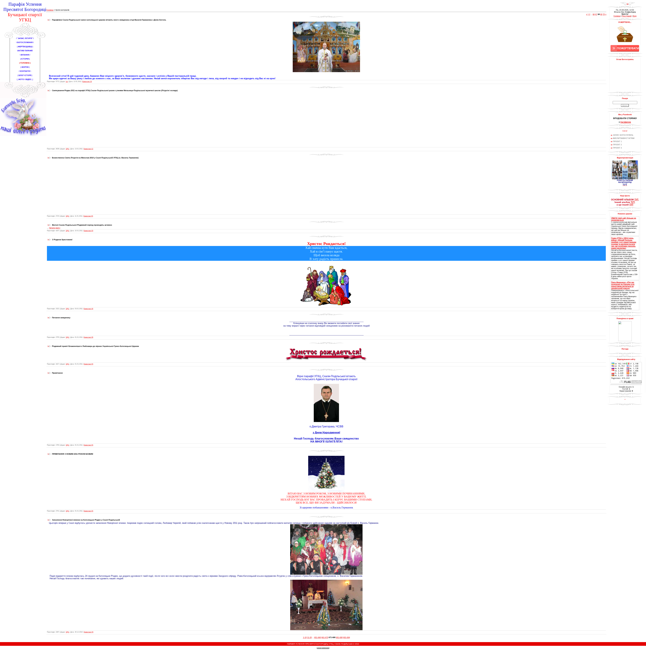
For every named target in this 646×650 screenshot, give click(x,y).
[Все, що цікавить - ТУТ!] (326, 332)
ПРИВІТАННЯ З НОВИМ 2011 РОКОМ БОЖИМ (72, 454)
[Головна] (627, 5)
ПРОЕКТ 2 (617, 145)
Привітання (57, 373)
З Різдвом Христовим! (62, 240)
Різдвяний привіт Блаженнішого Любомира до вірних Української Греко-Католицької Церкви (95, 346)
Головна (49, 10)
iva (67, 81)
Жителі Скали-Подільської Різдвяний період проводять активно (82, 225)
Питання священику (61, 318)
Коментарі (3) (87, 81)
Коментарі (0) (88, 216)
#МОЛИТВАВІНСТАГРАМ (623, 138)
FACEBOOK (625, 122)
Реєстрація (626, 16)
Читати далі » (54, 228)
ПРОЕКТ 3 (617, 148)
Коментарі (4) (88, 309)
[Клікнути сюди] (326, 361)
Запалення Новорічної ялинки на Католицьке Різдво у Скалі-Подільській (86, 520)
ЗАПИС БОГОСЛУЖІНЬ (623, 135)
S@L (67, 149)
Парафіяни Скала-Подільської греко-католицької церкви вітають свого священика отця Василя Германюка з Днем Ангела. (109, 20)
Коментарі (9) (88, 337)
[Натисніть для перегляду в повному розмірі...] (326, 46)
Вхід (634, 16)
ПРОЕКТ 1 (617, 141)
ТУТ (636, 199)
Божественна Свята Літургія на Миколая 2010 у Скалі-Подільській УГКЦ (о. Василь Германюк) (95, 158)
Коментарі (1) (88, 149)
